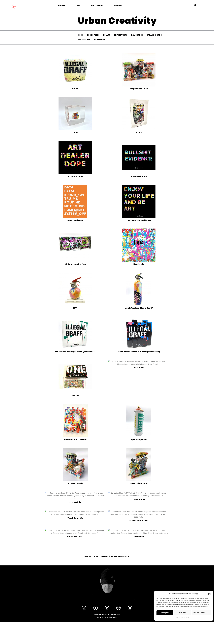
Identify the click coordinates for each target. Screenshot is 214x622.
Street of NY (75, 502)
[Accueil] (88, 556)
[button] (209, 594)
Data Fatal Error (75, 220)
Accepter (165, 613)
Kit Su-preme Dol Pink (75, 264)
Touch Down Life (75, 518)
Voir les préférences (201, 613)
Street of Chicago (138, 483)
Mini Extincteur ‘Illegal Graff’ (139, 308)
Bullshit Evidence (139, 176)
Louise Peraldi (115, 615)
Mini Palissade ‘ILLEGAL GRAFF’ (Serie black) (139, 352)
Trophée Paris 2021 (139, 88)
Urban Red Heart (75, 537)
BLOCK (139, 132)
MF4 (75, 308)
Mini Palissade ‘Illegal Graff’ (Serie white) (75, 352)
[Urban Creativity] (119, 556)
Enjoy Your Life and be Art (139, 220)
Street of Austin (75, 483)
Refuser (182, 613)
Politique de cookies (182, 618)
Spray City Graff (139, 439)
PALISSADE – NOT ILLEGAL (75, 439)
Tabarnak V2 (138, 499)
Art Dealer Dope (75, 176)
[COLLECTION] (101, 556)
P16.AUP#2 (139, 367)
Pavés (75, 88)
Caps (75, 132)
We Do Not (139, 537)
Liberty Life (138, 264)
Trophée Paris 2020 (138, 520)
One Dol (75, 395)
